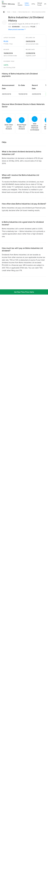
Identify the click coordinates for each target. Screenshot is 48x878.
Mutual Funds (39, 4)
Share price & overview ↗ (17, 29)
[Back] (4, 12)
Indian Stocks (27, 4)
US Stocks (20, 4)
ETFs (33, 4)
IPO (45, 4)
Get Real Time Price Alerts (24, 292)
